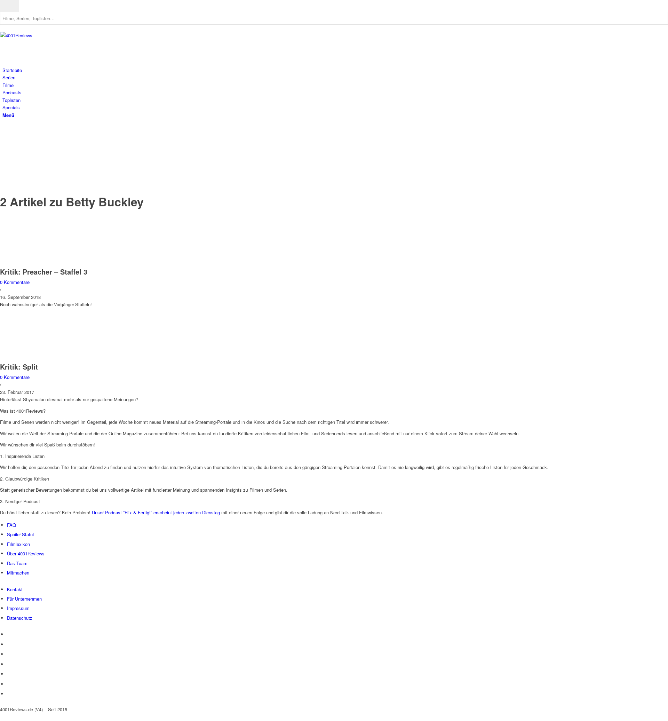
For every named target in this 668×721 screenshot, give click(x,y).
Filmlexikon (18, 544)
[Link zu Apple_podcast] (4, 160)
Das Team (17, 563)
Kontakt (15, 589)
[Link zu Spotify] (4, 153)
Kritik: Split (19, 367)
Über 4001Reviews (26, 553)
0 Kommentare (15, 282)
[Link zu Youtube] (4, 145)
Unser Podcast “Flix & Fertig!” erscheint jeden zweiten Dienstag (156, 512)
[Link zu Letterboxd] (4, 176)
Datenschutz (19, 618)
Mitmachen (18, 572)
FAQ (11, 525)
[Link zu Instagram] (4, 129)
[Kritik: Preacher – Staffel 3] (45, 264)
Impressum (18, 608)
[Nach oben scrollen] (1, 717)
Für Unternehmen (24, 598)
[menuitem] (335, 70)
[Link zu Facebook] (4, 137)
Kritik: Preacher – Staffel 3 (43, 272)
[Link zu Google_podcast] (4, 168)
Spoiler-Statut (20, 534)
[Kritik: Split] (45, 359)
